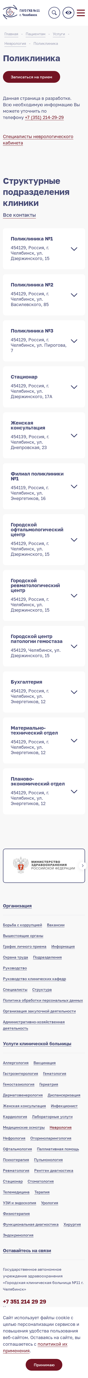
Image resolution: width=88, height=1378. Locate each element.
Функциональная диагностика (31, 1224)
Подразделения (47, 957)
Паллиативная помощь (58, 1149)
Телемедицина (16, 1192)
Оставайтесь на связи (27, 1250)
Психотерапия (16, 1159)
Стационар (31, 386)
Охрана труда (15, 957)
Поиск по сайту (54, 13)
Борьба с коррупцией (22, 925)
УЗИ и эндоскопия (19, 1202)
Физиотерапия (16, 1213)
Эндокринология (18, 1235)
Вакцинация (44, 1062)
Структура (42, 989)
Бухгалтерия (30, 691)
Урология (49, 1202)
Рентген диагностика (53, 1170)
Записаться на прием (31, 76)
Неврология (15, 43)
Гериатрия (48, 1084)
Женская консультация (30, 435)
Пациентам (35, 34)
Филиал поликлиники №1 (37, 486)
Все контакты (19, 215)
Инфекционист (64, 1106)
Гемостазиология (18, 1084)
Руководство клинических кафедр (34, 978)
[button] (5, 866)
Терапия (42, 1192)
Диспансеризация (64, 1095)
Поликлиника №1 (32, 248)
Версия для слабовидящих (68, 13)
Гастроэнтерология (20, 1073)
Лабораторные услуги (52, 1116)
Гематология (54, 1073)
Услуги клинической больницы (37, 1043)
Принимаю (44, 1364)
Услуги (59, 34)
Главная (11, 34)
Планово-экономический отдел (38, 791)
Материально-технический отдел (34, 740)
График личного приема (24, 946)
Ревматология (16, 1170)
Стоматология (41, 1181)
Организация (17, 905)
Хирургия (72, 1224)
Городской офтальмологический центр (37, 539)
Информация (63, 946)
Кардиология (15, 1116)
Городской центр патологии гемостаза (37, 645)
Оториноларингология (50, 1138)
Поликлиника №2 (32, 294)
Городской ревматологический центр (35, 595)
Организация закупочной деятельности (39, 1011)
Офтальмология (17, 1149)
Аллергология (16, 1062)
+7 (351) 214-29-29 (44, 117)
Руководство (15, 968)
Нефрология (14, 1138)
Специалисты (15, 989)
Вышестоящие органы (23, 935)
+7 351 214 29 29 (24, 1301)
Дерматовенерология (23, 1095)
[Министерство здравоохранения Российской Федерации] (44, 865)
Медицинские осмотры (24, 1127)
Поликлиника (45, 43)
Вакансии (56, 925)
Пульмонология (48, 1159)
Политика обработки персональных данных (43, 1000)
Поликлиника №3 (38, 340)
